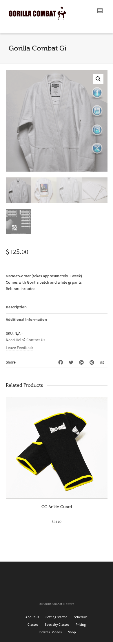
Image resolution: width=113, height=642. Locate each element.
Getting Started (56, 617)
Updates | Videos (49, 632)
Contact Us (35, 340)
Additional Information (26, 320)
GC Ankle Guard (56, 507)
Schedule (81, 617)
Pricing (81, 625)
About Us (32, 617)
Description (16, 307)
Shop (72, 632)
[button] (98, 79)
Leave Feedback (19, 347)
